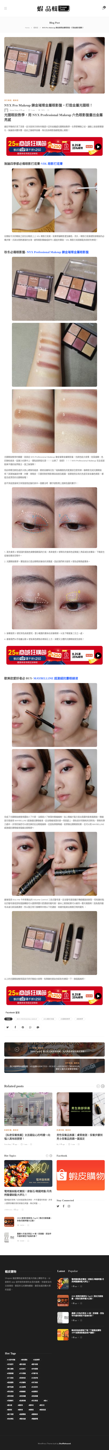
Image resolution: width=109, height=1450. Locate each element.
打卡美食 (33, 1048)
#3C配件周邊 (11, 1360)
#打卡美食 (10, 1378)
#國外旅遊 (34, 1364)
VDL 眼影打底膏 (52, 163)
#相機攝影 (22, 1391)
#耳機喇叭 (10, 1401)
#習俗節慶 (34, 1396)
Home (27, 28)
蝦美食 (41, 1048)
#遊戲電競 (22, 1414)
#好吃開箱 (34, 1369)
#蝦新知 (20, 1405)
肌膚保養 (8, 1130)
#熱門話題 (10, 1387)
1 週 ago (16, 1209)
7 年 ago (14, 1144)
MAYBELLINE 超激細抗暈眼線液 (55, 678)
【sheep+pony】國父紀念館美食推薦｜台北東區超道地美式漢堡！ (58, 1051)
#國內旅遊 (22, 1364)
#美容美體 (22, 1396)
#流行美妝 (34, 1382)
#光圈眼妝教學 (65, 1019)
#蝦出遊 (9, 1405)
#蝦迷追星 (42, 1410)
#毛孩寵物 (22, 1382)
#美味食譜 (10, 1396)
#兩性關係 (24, 1360)
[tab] (61, 1271)
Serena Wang (14, 110)
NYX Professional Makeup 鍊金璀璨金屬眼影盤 (57, 252)
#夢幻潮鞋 (10, 1369)
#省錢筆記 (34, 1391)
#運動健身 (34, 1414)
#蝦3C (46, 1401)
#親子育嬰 (10, 1414)
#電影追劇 (22, 1419)
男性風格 (69, 1063)
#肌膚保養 (22, 1401)
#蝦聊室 (31, 1410)
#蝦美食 (20, 1410)
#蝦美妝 (9, 1410)
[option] (28, 1118)
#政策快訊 (22, 1378)
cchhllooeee (8, 1209)
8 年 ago (22, 110)
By (57, 1144)
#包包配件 (10, 1364)
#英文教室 (34, 1401)
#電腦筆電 (34, 1419)
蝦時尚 (77, 1063)
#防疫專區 (10, 1419)
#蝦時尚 (31, 1405)
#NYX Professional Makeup (27, 1019)
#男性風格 (10, 1391)
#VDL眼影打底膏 (49, 1019)
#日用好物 (34, 1378)
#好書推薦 (10, 1373)
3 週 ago (74, 1320)
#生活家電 (22, 1387)
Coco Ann (7, 1144)
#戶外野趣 (22, 1373)
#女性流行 (22, 1369)
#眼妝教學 (79, 1019)
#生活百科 (34, 1387)
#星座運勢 (10, 1382)
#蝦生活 (41, 1405)
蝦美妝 (35, 28)
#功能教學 (36, 1360)
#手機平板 (34, 1373)
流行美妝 (8, 100)
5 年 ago (62, 1144)
